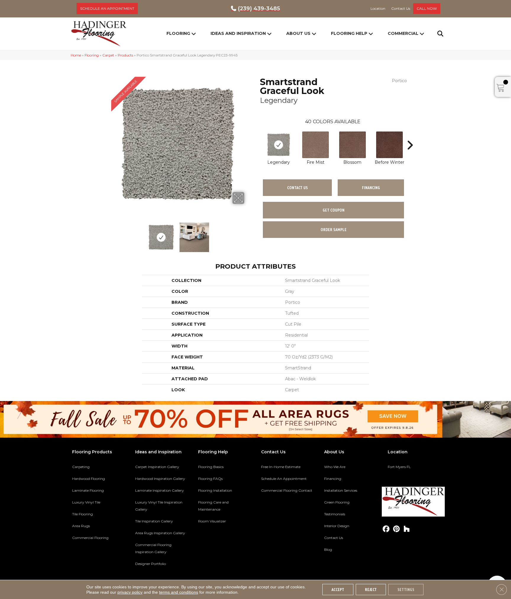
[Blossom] (352, 145)
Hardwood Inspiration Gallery (160, 478)
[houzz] (406, 529)
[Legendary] (278, 145)
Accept (337, 589)
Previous (107, 234)
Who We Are (334, 467)
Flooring (178, 33)
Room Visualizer (212, 521)
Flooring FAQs (210, 478)
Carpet (108, 55)
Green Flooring (337, 502)
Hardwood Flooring (88, 478)
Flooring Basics (211, 467)
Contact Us (297, 187)
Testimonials (334, 514)
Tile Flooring (82, 514)
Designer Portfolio (150, 563)
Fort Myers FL (399, 467)
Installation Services (340, 490)
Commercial (403, 33)
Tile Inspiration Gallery (154, 521)
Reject (371, 589)
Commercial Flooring (90, 537)
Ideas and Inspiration (238, 33)
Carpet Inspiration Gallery (157, 467)
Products (125, 55)
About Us (298, 33)
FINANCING (371, 187)
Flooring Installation (215, 490)
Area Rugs (81, 526)
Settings (405, 589)
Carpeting (81, 467)
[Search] (436, 33)
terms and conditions (178, 592)
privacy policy (130, 592)
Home (76, 55)
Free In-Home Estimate (280, 467)
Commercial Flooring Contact (286, 490)
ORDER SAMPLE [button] (334, 229)
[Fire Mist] (315, 145)
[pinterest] (396, 529)
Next (248, 234)
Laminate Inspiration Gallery (159, 490)
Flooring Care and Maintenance (213, 506)
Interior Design (336, 526)
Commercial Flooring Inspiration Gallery (153, 548)
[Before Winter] (389, 145)
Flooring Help (349, 33)
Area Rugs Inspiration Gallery (160, 533)
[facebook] (386, 529)
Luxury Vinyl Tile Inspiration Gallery (158, 506)
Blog (328, 549)
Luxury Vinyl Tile (86, 502)
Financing (332, 478)
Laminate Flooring (88, 490)
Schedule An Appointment (284, 478)
